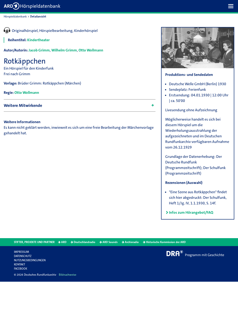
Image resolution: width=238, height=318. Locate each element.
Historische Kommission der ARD (166, 242)
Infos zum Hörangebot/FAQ (191, 212)
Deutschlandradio (84, 242)
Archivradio (132, 242)
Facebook (20, 269)
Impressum (21, 252)
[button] (232, 6)
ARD (63, 242)
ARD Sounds (110, 242)
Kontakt (19, 264)
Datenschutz (22, 256)
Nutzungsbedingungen (30, 260)
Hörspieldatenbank (15, 16)
